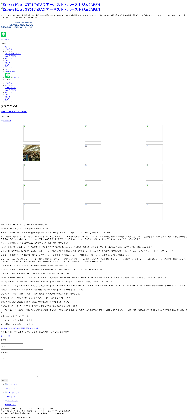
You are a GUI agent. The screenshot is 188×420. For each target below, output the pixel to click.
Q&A (7, 65)
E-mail (3, 346)
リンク (7, 69)
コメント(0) (5, 336)
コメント (4, 359)
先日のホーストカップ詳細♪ (14, 111)
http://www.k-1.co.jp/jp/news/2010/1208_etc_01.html (19, 328)
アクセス (8, 67)
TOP (7, 47)
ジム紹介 (8, 49)
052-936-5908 (10, 72)
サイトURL (5, 352)
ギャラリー (9, 58)
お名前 (3, 340)
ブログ (7, 60)
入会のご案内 (10, 56)
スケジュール (10, 88)
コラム (7, 63)
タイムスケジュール (13, 54)
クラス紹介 (9, 85)
